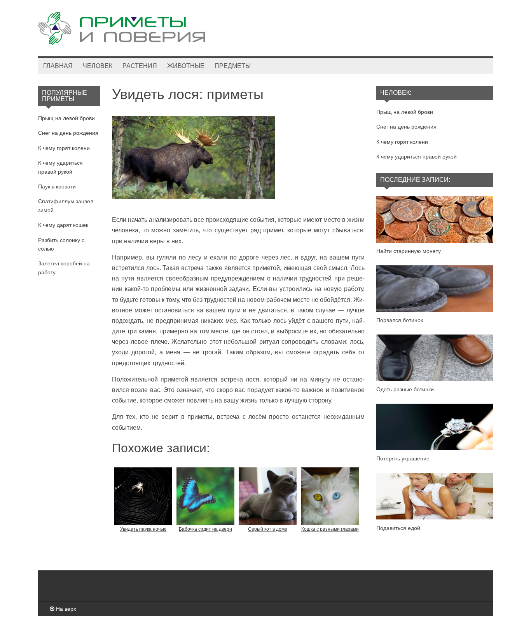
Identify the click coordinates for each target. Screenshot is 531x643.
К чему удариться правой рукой (416, 156)
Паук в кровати (57, 186)
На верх (65, 609)
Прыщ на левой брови (66, 118)
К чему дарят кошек (63, 225)
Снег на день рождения (68, 133)
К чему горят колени (64, 148)
